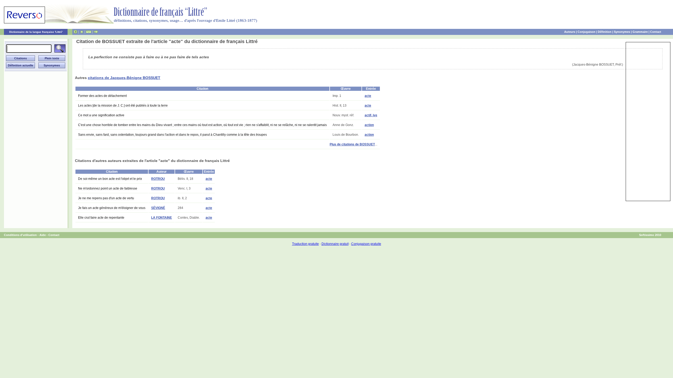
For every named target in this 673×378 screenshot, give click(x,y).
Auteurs (569, 31)
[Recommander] (96, 32)
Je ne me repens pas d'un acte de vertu (106, 198)
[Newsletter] (88, 32)
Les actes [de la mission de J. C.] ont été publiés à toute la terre (123, 105)
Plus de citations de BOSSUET (352, 144)
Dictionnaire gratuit (335, 244)
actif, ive (371, 115)
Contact (655, 31)
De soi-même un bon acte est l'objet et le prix (110, 179)
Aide (42, 235)
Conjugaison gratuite (366, 244)
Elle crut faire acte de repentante (101, 217)
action (369, 125)
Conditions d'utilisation (20, 235)
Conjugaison (586, 31)
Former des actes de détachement (102, 96)
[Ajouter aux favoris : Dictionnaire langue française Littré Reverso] (82, 32)
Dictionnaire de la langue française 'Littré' (36, 31)
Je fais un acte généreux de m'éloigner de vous (111, 208)
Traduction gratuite (305, 244)
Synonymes (622, 31)
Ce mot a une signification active (101, 115)
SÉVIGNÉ (158, 208)
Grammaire (640, 31)
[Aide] (75, 32)
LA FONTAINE (161, 217)
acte (368, 96)
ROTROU (158, 179)
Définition (604, 31)
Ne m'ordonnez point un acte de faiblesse (107, 188)
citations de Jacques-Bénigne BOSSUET (124, 78)
